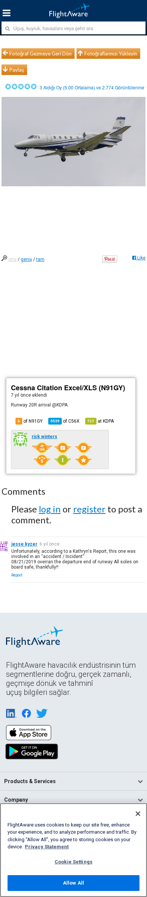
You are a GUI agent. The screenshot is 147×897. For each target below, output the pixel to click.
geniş (26, 259)
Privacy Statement (47, 846)
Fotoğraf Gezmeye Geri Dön (40, 54)
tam (40, 259)
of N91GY (30, 421)
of (65, 421)
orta (12, 259)
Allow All (73, 883)
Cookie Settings (73, 862)
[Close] (138, 813)
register (89, 508)
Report (16, 575)
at (100, 421)
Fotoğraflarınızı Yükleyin (110, 54)
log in (50, 508)
